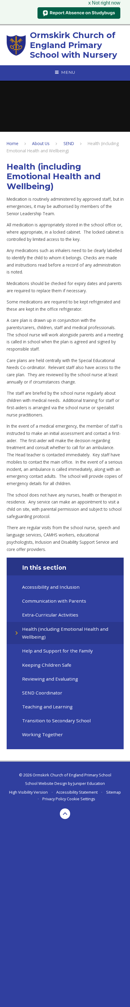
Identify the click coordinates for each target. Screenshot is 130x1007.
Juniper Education (89, 783)
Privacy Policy (54, 798)
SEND (68, 143)
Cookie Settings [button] (81, 798)
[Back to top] (65, 813)
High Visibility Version (28, 792)
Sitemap (113, 792)
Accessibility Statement (77, 792)
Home (12, 143)
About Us (41, 143)
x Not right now (104, 2)
